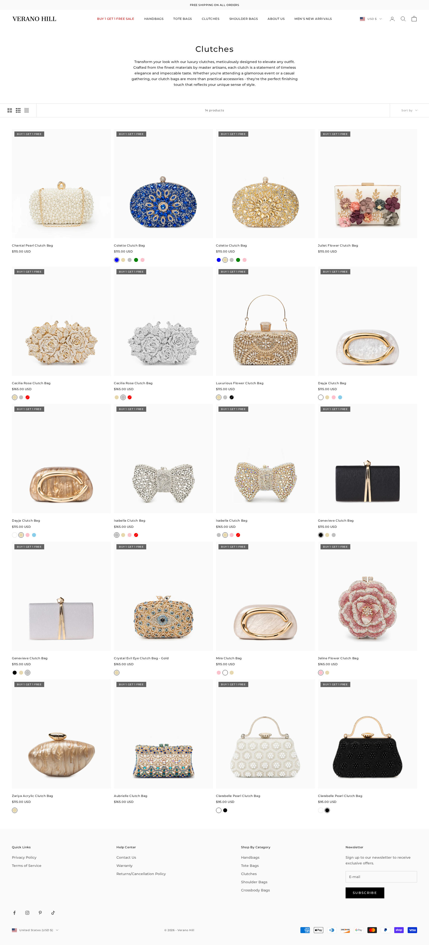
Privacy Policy (24, 857)
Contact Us (126, 857)
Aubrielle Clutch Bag (130, 796)
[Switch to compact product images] (26, 110)
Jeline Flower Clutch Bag (338, 658)
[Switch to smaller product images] (18, 110)
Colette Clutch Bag (129, 245)
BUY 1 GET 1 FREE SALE (115, 19)
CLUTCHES (210, 19)
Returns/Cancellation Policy (141, 874)
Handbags (250, 857)
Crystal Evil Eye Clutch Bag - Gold (141, 658)
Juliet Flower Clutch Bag (338, 245)
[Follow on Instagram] (27, 912)
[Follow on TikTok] (53, 912)
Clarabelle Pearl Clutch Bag (238, 796)
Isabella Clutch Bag (129, 520)
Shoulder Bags (254, 882)
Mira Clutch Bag (229, 658)
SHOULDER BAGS (243, 19)
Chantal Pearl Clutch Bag (32, 245)
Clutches (249, 874)
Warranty (124, 865)
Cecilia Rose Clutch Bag (31, 383)
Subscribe (365, 893)
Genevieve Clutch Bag (336, 520)
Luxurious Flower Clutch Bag (239, 383)
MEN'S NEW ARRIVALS (313, 19)
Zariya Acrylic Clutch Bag (32, 796)
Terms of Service (26, 865)
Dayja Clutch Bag (332, 383)
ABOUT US (276, 19)
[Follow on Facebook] (14, 912)
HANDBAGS (154, 19)
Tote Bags (250, 865)
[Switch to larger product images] (9, 110)
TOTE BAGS (182, 19)
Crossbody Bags (255, 890)
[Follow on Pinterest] (40, 912)
